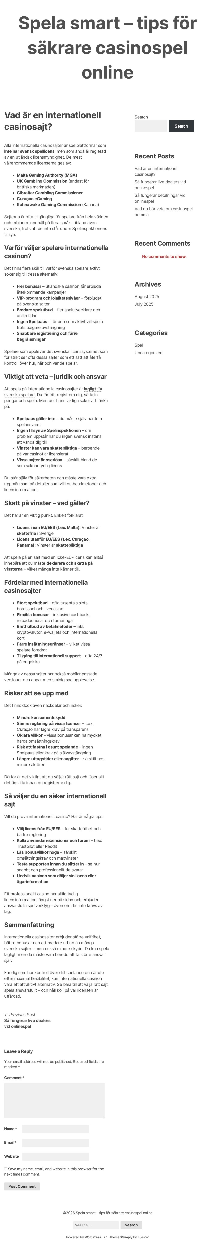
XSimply (126, 1237)
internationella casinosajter (37, 145)
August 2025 (147, 296)
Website (11, 1156)
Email (10, 1142)
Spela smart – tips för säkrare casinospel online (107, 47)
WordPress (93, 1237)
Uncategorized (149, 352)
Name (10, 1129)
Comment (14, 1078)
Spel (139, 345)
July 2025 (144, 304)
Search (141, 117)
